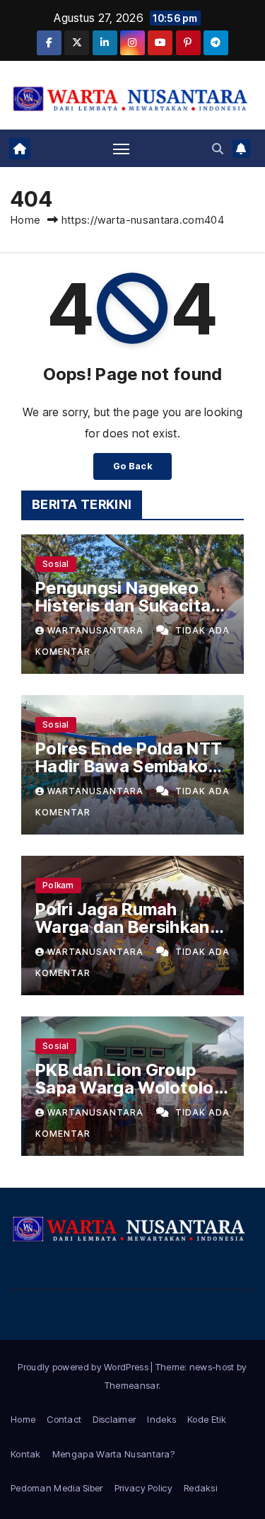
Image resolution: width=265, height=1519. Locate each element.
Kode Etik (206, 1419)
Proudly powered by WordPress (84, 1366)
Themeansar (131, 1385)
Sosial (55, 563)
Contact (64, 1419)
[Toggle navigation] (121, 149)
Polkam (58, 885)
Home (25, 220)
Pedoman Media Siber (57, 1488)
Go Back (132, 466)
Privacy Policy (143, 1488)
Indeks (161, 1419)
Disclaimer (114, 1419)
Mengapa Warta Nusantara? (113, 1454)
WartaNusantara (96, 630)
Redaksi (200, 1488)
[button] (217, 149)
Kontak (26, 1454)
